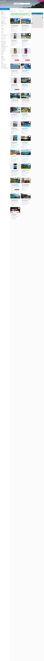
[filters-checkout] (1, 16)
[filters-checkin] (1, 14)
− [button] (32, 16)
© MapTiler (38, 27)
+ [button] (32, 15)
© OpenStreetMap (41, 27)
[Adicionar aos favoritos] (19, 19)
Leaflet (35, 27)
